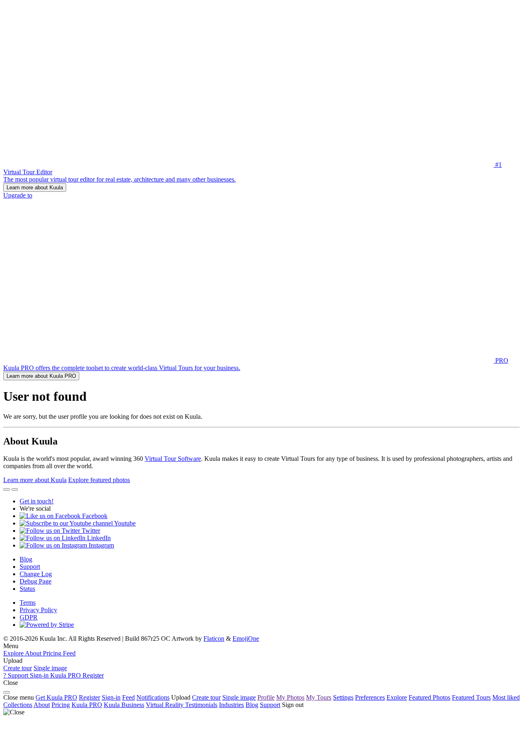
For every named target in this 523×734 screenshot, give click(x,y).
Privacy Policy (38, 609)
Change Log (36, 573)
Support (30, 566)
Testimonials (201, 704)
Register (89, 697)
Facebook (93, 515)
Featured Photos (429, 697)
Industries (231, 704)
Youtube (124, 523)
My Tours (318, 697)
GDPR (29, 617)
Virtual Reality (165, 704)
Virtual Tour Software (173, 458)
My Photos (290, 697)
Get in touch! (37, 501)
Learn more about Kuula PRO (41, 376)
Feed (128, 697)
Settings (343, 697)
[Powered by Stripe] (47, 624)
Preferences (370, 697)
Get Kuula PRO (56, 697)
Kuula (87, 704)
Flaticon (213, 638)
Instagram (100, 545)
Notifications (153, 697)
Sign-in (111, 697)
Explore (397, 697)
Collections (17, 704)
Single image (50, 667)
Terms (28, 602)
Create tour (17, 667)
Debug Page (35, 581)
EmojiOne (245, 638)
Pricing (60, 704)
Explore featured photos (99, 479)
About (42, 704)
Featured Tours (471, 697)
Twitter (90, 530)
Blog (26, 559)
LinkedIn (98, 537)
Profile (266, 697)
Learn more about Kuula (35, 187)
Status (27, 588)
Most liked (506, 697)
